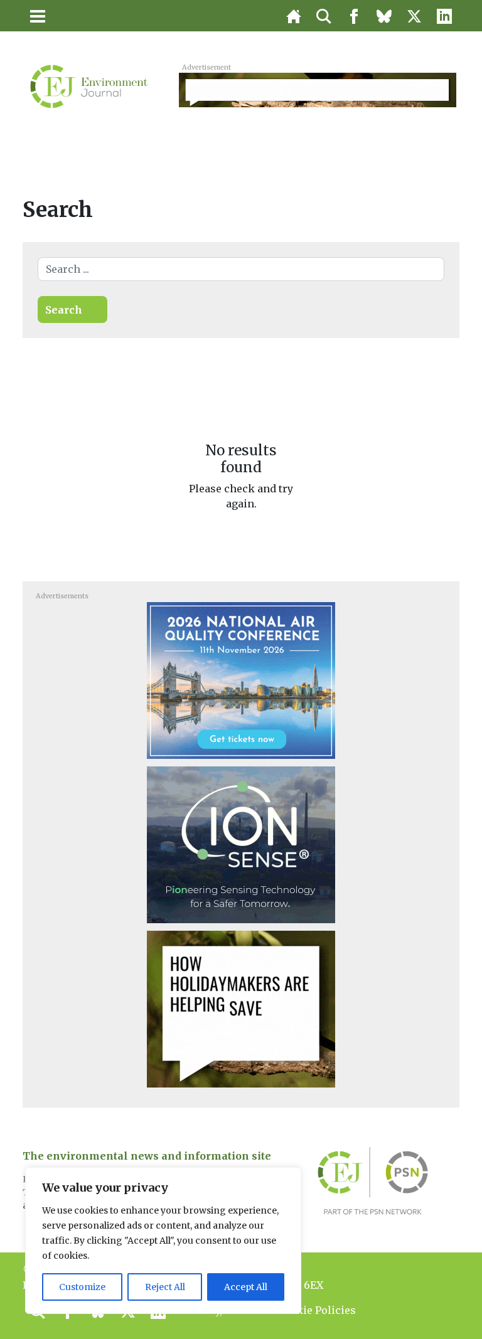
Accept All (245, 1287)
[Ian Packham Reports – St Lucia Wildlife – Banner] (317, 89)
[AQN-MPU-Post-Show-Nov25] (241, 844)
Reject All (165, 1287)
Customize (82, 1287)
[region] (163, 1240)
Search (63, 310)
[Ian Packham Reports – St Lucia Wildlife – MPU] (241, 1008)
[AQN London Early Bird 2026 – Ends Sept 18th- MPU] (241, 680)
